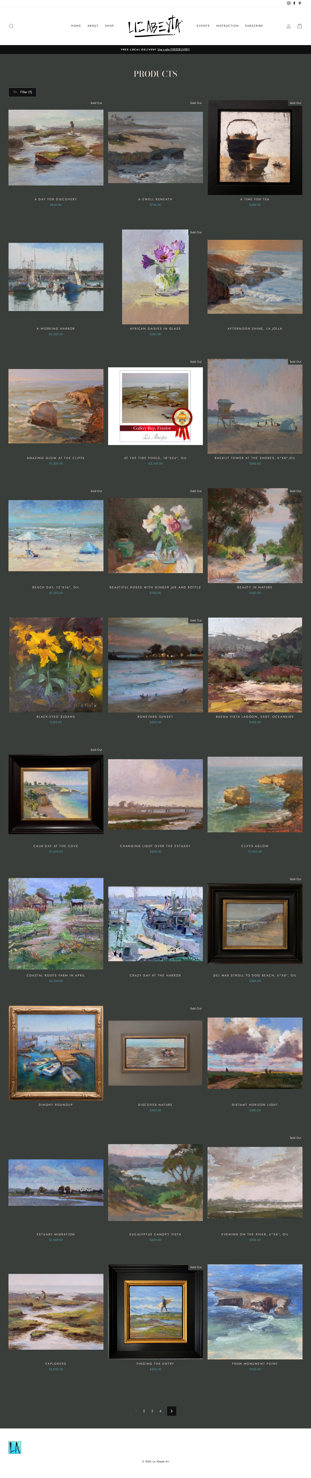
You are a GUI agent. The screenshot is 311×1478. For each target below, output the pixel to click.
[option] (155, 49)
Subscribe (254, 26)
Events (203, 26)
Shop (109, 26)
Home (76, 26)
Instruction (227, 26)
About (93, 26)
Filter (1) (25, 92)
